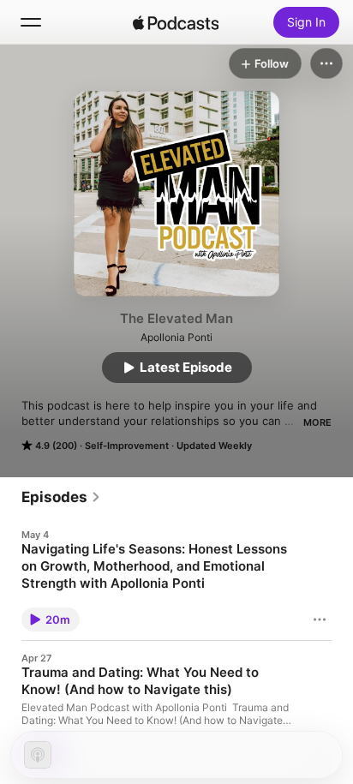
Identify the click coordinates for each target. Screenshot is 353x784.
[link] (61, 497)
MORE (317, 422)
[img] (175, 22)
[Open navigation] (31, 22)
